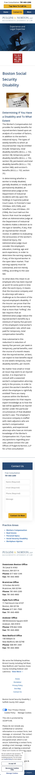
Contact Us (17, 12)
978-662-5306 (16, 627)
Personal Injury (12, 536)
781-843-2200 (16, 591)
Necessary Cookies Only (12, 769)
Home (6, 12)
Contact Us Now (17, 515)
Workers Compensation (16, 530)
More (29, 12)
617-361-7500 (16, 609)
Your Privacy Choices (16, 710)
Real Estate (11, 533)
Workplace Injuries (14, 541)
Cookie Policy (9, 713)
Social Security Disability (17, 538)
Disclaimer (17, 682)
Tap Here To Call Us (17, 6)
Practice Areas (10, 525)
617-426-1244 (16, 573)
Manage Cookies (24, 713)
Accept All (12, 763)
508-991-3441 (16, 644)
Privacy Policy (17, 685)
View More (16, 671)
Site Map (17, 689)
